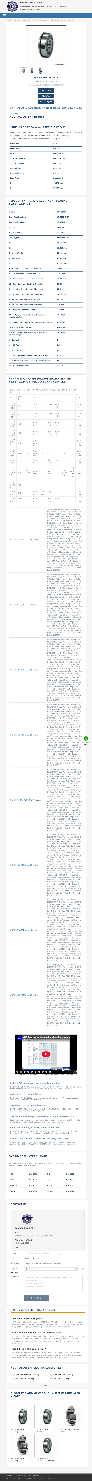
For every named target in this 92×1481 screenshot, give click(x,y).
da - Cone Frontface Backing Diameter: (26, 279)
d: (10, 183)
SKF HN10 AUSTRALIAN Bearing (24, 995)
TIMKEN (13, 1186)
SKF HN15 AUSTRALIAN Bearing (24, 865)
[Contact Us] (86, 740)
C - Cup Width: (15, 258)
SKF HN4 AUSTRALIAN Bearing (23, 605)
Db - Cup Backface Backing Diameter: (26, 294)
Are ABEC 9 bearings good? (27, 1318)
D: (10, 188)
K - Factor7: (14, 340)
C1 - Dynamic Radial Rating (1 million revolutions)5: (32, 322)
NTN (12, 1180)
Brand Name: (15, 144)
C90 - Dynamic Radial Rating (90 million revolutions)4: (27, 316)
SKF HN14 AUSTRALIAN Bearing (24, 670)
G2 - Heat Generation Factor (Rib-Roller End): (29, 361)
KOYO (49, 1186)
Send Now (36, 1298)
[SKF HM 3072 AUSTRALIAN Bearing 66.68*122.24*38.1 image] (46, 45)
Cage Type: (14, 178)
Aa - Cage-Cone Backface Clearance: (25, 305)
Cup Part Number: (17, 163)
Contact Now (46, 90)
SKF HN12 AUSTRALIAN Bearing (24, 540)
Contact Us (19, 1476)
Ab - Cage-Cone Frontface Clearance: (25, 299)
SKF (48, 1174)
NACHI (13, 1191)
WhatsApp (46, 96)
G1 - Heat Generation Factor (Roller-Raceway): (30, 355)
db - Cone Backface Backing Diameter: (26, 284)
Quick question (14, 1270)
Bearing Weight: (17, 173)
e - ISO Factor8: (16, 345)
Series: (13, 153)
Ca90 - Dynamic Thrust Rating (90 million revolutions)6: (28, 334)
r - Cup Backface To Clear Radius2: (24, 274)
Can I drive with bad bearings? (29, 1349)
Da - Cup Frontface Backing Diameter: (26, 289)
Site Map (27, 1476)
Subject (15, 1264)
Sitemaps (35, 1476)
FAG (48, 1180)
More (46, 1385)
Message (15, 1276)
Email (14, 1253)
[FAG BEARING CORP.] (12, 6)
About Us (9, 1476)
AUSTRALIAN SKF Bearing (28, 20)
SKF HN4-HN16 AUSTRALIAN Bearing (26, 800)
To (13, 1258)
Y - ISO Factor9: (16, 350)
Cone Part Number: (18, 158)
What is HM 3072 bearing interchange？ (46, 85)
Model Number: (16, 149)
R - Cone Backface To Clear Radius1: (25, 269)
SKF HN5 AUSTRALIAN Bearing (23, 930)
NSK (12, 1174)
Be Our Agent (46, 102)
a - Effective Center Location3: (23, 310)
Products (15, 20)
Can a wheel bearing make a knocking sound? (37, 1332)
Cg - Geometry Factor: (19, 366)
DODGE (50, 1191)
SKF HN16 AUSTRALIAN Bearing (24, 735)
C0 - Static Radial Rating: (20, 327)
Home (8, 20)
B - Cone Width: (16, 253)
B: (10, 263)
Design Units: (15, 168)
